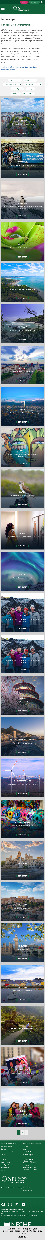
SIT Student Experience (9, 1143)
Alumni (3, 1155)
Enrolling (14, 93)
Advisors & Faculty (7, 1152)
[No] (42, 1233)
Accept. (22, 1237)
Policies (25, 1146)
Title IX (3, 1159)
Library (25, 1149)
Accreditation (27, 1188)
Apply (24, 2)
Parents (3, 1149)
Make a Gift (5, 1168)
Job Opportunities (7, 1165)
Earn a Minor (27, 93)
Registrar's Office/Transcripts (32, 1143)
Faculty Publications (29, 1152)
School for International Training (11, 1188)
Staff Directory (6, 1162)
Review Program (28, 1155)
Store (3, 1170)
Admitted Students (7, 1146)
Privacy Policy (27, 1190)
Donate (34, 2)
